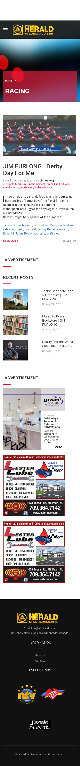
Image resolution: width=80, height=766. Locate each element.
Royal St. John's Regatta (19, 233)
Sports (15, 187)
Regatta (52, 229)
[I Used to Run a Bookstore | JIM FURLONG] (15, 324)
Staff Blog (27, 187)
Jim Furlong (47, 180)
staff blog (52, 233)
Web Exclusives (43, 187)
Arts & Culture (17, 184)
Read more (10, 241)
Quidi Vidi (31, 229)
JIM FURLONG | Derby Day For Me (33, 170)
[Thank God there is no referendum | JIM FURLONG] (15, 299)
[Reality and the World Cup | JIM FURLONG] (15, 350)
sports (40, 233)
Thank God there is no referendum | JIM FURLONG (57, 295)
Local (6, 187)
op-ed (19, 229)
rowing (63, 229)
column (16, 225)
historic (27, 225)
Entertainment (36, 184)
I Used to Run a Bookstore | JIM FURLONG (53, 320)
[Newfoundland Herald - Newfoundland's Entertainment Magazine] (35, 29)
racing (42, 229)
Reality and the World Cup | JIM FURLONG (57, 344)
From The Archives (58, 184)
